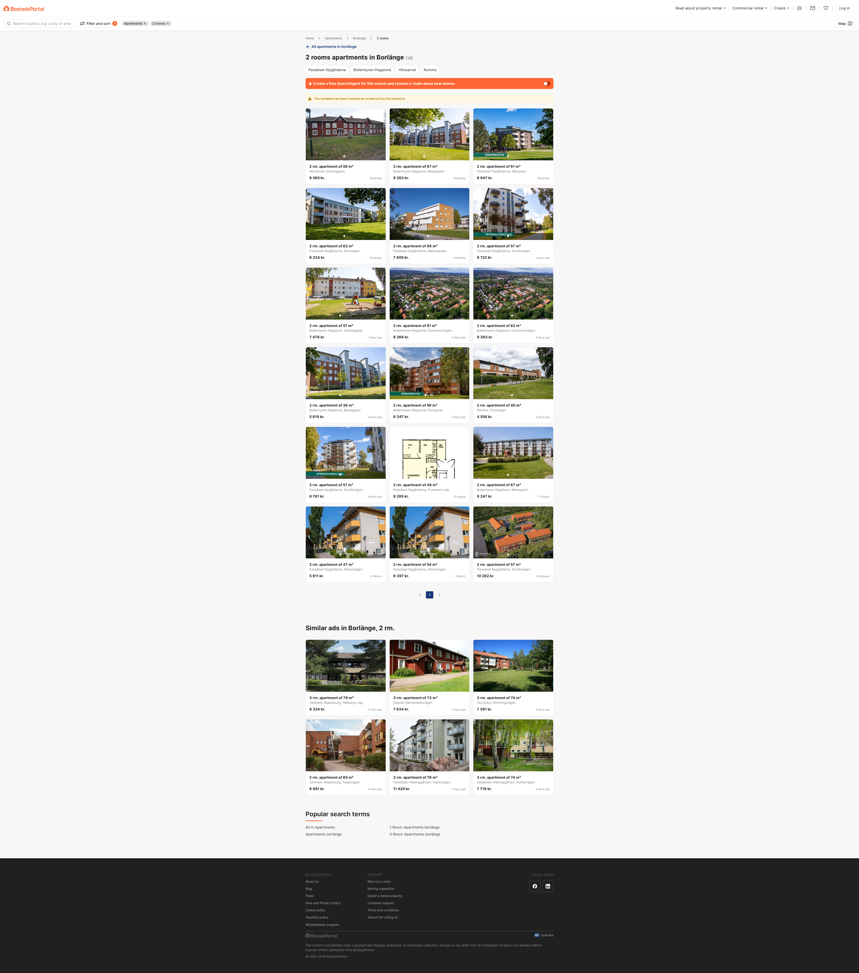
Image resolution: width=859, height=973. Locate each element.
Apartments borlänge (324, 834)
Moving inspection (381, 888)
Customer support (381, 903)
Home (310, 38)
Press (310, 896)
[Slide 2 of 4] (428, 395)
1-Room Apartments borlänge (414, 827)
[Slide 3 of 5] (429, 156)
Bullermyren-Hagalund (372, 70)
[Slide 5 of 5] (435, 156)
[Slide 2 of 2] (347, 156)
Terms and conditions (383, 910)
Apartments (333, 38)
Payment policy (317, 917)
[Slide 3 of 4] (431, 395)
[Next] (439, 594)
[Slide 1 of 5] (424, 156)
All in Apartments (320, 827)
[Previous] (419, 594)
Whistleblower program (322, 924)
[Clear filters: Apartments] (144, 23)
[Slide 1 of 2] (344, 156)
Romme (430, 70)
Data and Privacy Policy (323, 903)
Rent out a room (379, 881)
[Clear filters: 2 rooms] (167, 23)
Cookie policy (315, 910)
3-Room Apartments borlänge (414, 834)
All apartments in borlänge (334, 46)
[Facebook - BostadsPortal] (534, 886)
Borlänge (359, 38)
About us (312, 881)
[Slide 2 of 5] (426, 156)
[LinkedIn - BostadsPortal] (547, 886)
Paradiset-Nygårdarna (327, 70)
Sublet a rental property (385, 896)
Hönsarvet (407, 70)
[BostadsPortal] (24, 8)
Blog (309, 888)
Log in (844, 8)
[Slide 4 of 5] (432, 156)
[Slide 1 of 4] (425, 395)
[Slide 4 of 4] (433, 395)
